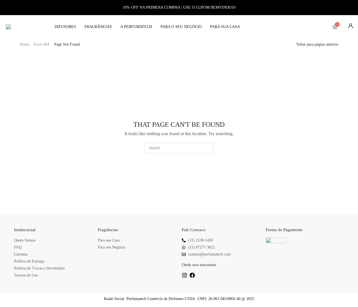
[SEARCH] (208, 148)
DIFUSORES (65, 27)
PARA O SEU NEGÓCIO (181, 27)
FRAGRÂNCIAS (98, 27)
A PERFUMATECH (136, 27)
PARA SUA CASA (225, 27)
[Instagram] (184, 275)
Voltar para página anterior (317, 44)
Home (24, 44)
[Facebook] (192, 275)
